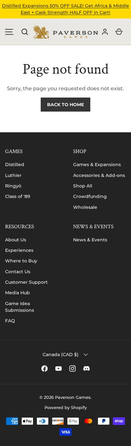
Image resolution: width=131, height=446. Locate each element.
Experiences (19, 250)
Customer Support (26, 282)
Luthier (13, 175)
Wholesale (85, 207)
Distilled (14, 164)
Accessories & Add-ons (99, 175)
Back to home (65, 104)
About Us (15, 240)
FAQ (10, 321)
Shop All (82, 186)
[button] (25, 32)
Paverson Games (73, 397)
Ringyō (13, 186)
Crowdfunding (90, 196)
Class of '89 (17, 196)
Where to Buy (21, 261)
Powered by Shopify (66, 407)
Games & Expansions (97, 164)
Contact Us (17, 271)
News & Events (90, 240)
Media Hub (17, 293)
